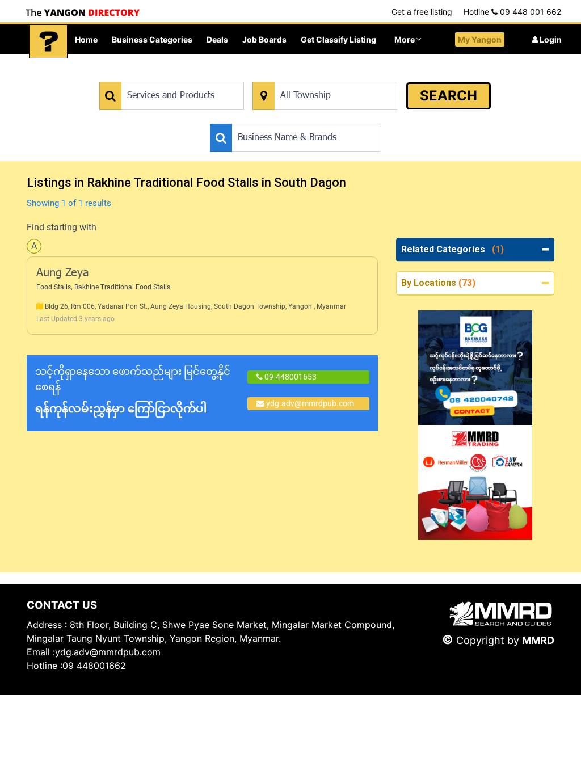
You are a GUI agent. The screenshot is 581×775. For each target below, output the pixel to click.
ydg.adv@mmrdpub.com (310, 403)
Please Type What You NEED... (152, 75)
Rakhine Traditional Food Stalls (122, 287)
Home (86, 39)
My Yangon (480, 39)
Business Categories (152, 39)
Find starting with (61, 227)
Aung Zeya (62, 273)
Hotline (512, 11)
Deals (217, 39)
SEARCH (448, 95)
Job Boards (264, 39)
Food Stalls (53, 287)
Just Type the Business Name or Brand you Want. (295, 117)
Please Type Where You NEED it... (311, 75)
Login (550, 39)
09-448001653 (290, 376)
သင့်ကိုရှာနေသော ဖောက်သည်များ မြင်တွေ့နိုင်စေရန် (132, 390)
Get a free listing (421, 11)
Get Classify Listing (338, 39)
